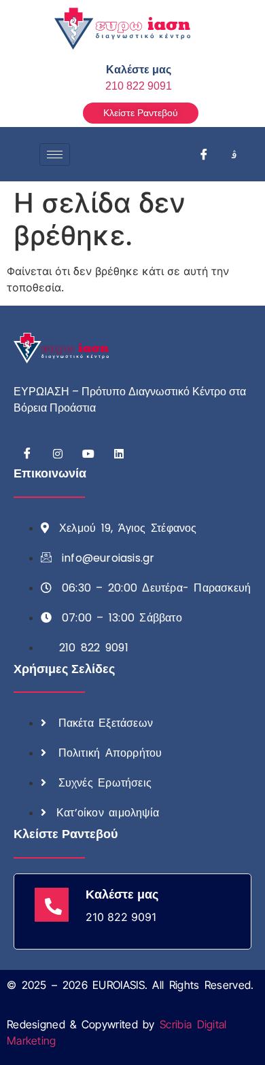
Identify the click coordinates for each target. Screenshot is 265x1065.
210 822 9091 (138, 86)
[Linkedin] (119, 453)
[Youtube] (88, 453)
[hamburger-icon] (54, 154)
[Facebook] (204, 154)
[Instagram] (234, 154)
